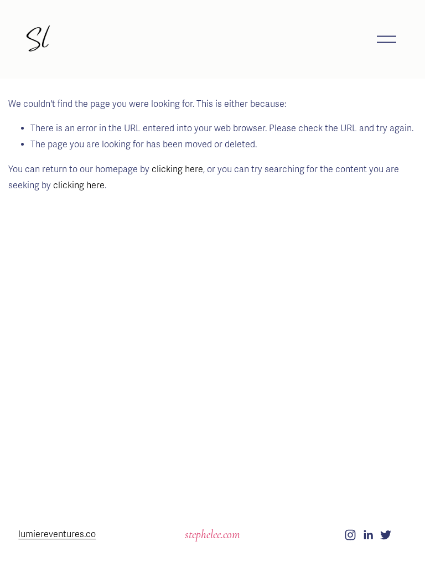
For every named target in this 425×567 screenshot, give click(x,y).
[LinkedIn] (368, 534)
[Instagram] (350, 534)
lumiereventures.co (57, 534)
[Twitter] (385, 534)
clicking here (177, 169)
